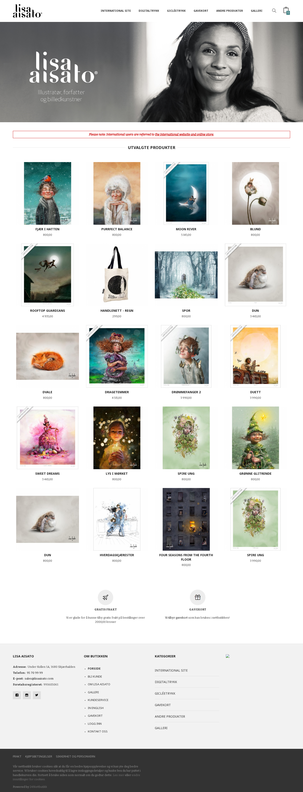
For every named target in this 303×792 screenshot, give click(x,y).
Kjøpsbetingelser (38, 756)
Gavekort (201, 11)
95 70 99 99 (35, 672)
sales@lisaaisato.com (39, 678)
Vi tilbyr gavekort (176, 617)
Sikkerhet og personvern (75, 756)
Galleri (256, 11)
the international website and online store (184, 134)
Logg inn (95, 724)
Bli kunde (95, 676)
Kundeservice (98, 700)
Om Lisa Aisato (99, 684)
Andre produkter (229, 11)
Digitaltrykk (149, 11)
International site (116, 11)
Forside (94, 668)
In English (96, 708)
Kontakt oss (98, 731)
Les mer (118, 775)
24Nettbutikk (38, 786)
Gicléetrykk (176, 11)
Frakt (17, 756)
